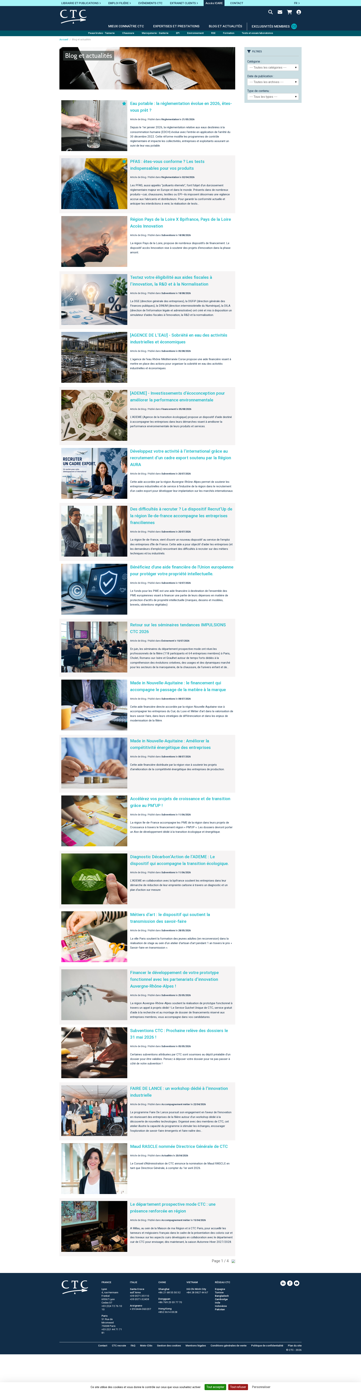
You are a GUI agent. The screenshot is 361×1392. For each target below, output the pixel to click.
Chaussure (128, 33)
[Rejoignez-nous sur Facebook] (290, 1283)
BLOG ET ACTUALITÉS (225, 26)
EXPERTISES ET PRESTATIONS (176, 26)
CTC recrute (119, 1345)
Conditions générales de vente (228, 1345)
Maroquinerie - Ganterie (155, 33)
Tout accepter (215, 1387)
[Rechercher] (270, 13)
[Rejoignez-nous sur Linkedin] (283, 1283)
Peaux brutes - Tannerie (101, 33)
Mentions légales (196, 1345)
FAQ (133, 1345)
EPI (178, 33)
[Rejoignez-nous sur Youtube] (296, 1283)
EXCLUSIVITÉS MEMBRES (271, 26)
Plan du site (295, 1345)
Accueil (63, 39)
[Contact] (280, 13)
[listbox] (273, 67)
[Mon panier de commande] (289, 13)
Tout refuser (238, 1387)
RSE (213, 33)
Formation (228, 33)
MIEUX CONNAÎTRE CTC (126, 26)
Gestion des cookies (169, 1345)
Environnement (195, 33)
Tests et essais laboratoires (257, 33)
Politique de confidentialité (267, 1345)
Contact (102, 1345)
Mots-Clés (146, 1345)
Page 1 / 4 (220, 1261)
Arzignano (136, 1305)
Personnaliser (261, 1387)
